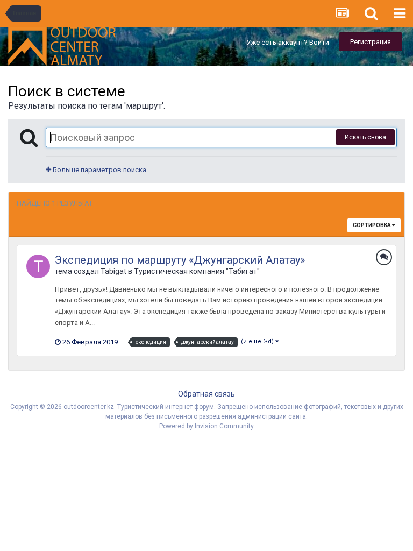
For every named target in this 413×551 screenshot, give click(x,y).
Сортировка (372, 225)
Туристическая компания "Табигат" (197, 271)
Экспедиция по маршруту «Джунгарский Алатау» (180, 259)
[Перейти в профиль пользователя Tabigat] (38, 266)
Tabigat (113, 271)
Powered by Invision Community (206, 426)
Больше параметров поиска (98, 170)
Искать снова (365, 137)
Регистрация (370, 42)
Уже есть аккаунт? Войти (287, 42)
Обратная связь (206, 394)
